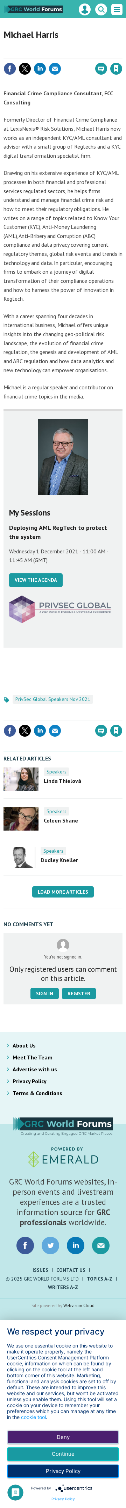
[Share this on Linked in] (40, 68)
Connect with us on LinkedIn (75, 1245)
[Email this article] (55, 68)
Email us (101, 1245)
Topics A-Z (99, 1279)
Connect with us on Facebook (25, 1245)
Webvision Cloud (78, 1305)
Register (79, 993)
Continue (63, 1454)
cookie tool (33, 1417)
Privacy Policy (30, 1081)
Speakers (56, 772)
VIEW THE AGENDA (36, 580)
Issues (40, 1270)
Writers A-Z (63, 1287)
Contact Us (70, 1270)
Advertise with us (35, 1069)
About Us (24, 1045)
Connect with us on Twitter (50, 1245)
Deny (63, 1437)
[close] (122, 53)
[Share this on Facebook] (10, 68)
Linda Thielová (62, 780)
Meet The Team (32, 1057)
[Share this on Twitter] (25, 68)
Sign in (33, 53)
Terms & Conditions (37, 1093)
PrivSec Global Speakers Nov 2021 (52, 699)
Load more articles (63, 892)
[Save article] (116, 68)
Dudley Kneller (59, 860)
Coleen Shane (61, 820)
